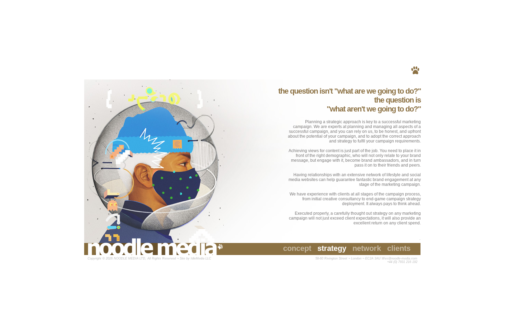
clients (399, 248)
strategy (331, 248)
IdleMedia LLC (201, 258)
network (366, 248)
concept (297, 248)
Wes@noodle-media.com (399, 258)
